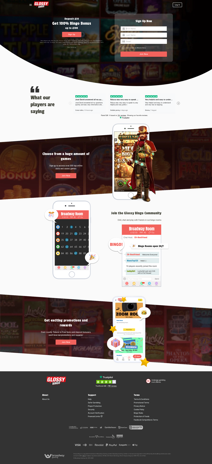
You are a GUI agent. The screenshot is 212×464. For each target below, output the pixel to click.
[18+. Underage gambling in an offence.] (155, 381)
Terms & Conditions (141, 399)
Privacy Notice (139, 406)
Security (91, 410)
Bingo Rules (138, 413)
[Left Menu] (31, 4)
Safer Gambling (71, 47)
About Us (45, 399)
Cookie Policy (139, 410)
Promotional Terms (141, 403)
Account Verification (96, 413)
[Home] (41, 4)
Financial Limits (94, 416)
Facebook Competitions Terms (146, 420)
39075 (84, 455)
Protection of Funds (141, 416)
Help (90, 399)
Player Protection (95, 406)
